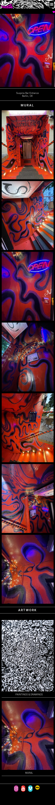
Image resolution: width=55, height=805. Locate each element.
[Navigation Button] (51, 4)
